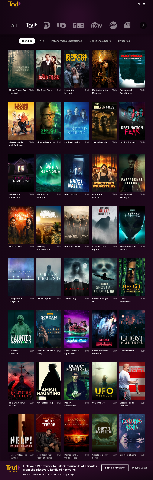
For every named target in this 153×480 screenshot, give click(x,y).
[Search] (137, 4)
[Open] (144, 4)
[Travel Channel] (16, 4)
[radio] (14, 25)
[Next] (143, 25)
